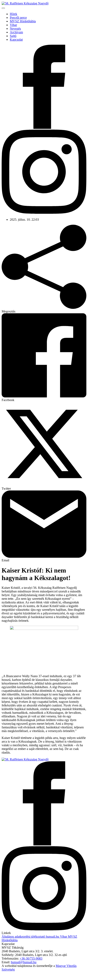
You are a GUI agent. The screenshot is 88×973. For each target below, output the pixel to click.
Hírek (13, 14)
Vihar (13, 25)
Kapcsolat (16, 39)
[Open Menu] (3, 8)
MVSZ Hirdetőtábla (23, 21)
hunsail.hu (52, 936)
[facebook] (44, 127)
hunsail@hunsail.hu (23, 962)
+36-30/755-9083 (31, 958)
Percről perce (18, 17)
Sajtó (13, 36)
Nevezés (15, 28)
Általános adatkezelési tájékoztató (23, 936)
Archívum (16, 32)
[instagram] (44, 212)
